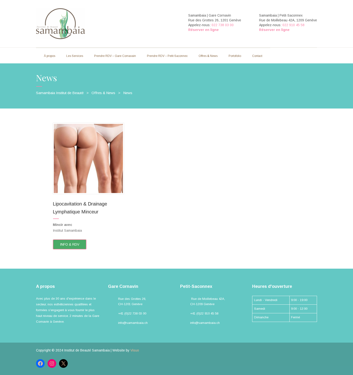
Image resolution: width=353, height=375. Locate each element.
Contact (257, 56)
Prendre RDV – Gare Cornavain (115, 56)
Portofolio (235, 56)
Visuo (134, 350)
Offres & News (208, 56)
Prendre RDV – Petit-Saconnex (167, 56)
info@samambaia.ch (133, 323)
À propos (49, 56)
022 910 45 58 (293, 25)
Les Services (74, 56)
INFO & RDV (69, 244)
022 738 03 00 (223, 25)
